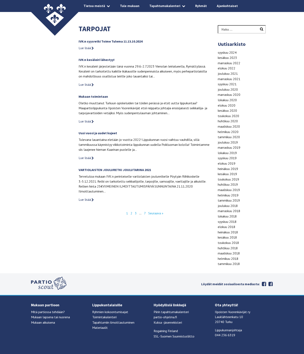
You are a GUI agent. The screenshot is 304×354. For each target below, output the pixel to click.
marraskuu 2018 (229, 211)
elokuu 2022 (226, 68)
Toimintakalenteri (104, 317)
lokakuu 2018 (227, 216)
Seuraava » (155, 213)
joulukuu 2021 (228, 73)
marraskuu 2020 (229, 95)
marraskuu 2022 (229, 63)
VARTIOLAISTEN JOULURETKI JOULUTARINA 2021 (115, 170)
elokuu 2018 (226, 227)
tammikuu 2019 (229, 200)
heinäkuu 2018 (228, 232)
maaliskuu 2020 (229, 126)
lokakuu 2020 (227, 100)
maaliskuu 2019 (229, 190)
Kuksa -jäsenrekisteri (168, 322)
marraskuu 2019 (229, 147)
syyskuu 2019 (227, 158)
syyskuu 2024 (227, 52)
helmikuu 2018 (228, 259)
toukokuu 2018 (228, 243)
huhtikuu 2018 (228, 248)
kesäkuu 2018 (227, 237)
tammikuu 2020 (229, 137)
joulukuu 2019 (228, 142)
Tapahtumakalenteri (164, 6)
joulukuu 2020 (228, 89)
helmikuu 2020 (228, 132)
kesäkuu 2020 (227, 110)
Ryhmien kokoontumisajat (110, 312)
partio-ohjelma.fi (165, 317)
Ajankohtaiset (227, 6)
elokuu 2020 (226, 105)
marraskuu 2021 (229, 79)
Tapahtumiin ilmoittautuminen (113, 322)
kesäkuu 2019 (227, 174)
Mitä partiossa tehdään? (48, 312)
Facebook (263, 284)
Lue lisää (85, 48)
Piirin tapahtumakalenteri (171, 312)
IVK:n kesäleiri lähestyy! (97, 60)
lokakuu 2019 (227, 153)
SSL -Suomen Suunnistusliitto (174, 336)
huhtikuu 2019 (228, 184)
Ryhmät (201, 6)
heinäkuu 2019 (228, 169)
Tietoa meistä (94, 6)
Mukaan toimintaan (93, 96)
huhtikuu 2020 (228, 121)
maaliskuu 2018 (229, 253)
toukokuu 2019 (228, 179)
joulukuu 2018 (228, 206)
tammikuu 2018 (229, 264)
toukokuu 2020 (228, 116)
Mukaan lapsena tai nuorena (50, 317)
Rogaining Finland (166, 331)
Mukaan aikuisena (43, 322)
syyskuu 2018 (227, 222)
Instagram (270, 284)
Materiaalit (100, 327)
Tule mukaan (129, 6)
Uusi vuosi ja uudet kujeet (98, 133)
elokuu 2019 (226, 163)
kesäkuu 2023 (227, 58)
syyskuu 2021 (227, 84)
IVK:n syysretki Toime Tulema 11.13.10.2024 (110, 41)
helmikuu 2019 (228, 195)
